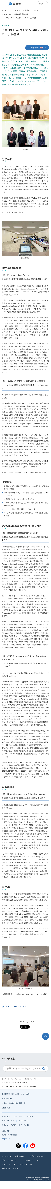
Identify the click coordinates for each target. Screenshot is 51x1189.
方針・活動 (18, 1117)
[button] (3, 3)
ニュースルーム (24, 1121)
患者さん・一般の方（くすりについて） (16, 1125)
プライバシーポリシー (9, 1160)
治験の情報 (6, 1131)
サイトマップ (6, 1156)
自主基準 (30, 1117)
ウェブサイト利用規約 (35, 1156)
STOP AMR (6, 1108)
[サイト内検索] (42, 3)
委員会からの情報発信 (9, 1135)
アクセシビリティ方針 (24, 1164)
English (4, 1139)
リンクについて (7, 1164)
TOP (47, 1034)
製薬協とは (6, 1117)
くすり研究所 (7, 1099)
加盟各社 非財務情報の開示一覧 (14, 1103)
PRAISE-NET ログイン (10, 1168)
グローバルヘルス (8, 1121)
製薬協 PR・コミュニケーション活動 (16, 1094)
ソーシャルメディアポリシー (31, 1160)
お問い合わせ (19, 1156)
